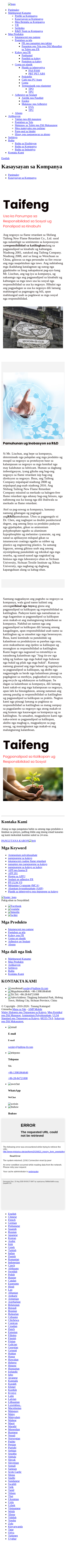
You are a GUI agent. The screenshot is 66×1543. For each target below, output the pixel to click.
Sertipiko (20, 28)
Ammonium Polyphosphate (36, 1015)
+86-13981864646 (18, 1072)
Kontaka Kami (16, 152)
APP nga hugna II (17, 870)
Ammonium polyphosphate (22, 855)
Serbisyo (12, 137)
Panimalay (13, 9)
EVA (31, 107)
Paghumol (27, 55)
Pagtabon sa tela (23, 40)
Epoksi (25, 101)
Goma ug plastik (23, 64)
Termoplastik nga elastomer (36, 85)
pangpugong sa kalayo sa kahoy (25, 867)
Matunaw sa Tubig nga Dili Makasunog (36, 125)
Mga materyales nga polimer (30, 128)
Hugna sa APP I (16, 876)
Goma (25, 82)
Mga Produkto (16, 34)
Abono (18, 113)
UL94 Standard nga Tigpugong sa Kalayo (30, 1017)
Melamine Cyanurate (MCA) (23, 885)
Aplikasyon (14, 116)
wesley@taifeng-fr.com (35, 988)
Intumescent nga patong (27, 37)
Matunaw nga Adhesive (34, 104)
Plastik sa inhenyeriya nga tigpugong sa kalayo (33, 891)
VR (17, 25)
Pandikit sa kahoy (31, 58)
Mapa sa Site (19, 1009)
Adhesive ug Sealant (26, 94)
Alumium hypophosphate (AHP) (25, 888)
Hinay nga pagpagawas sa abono (32, 134)
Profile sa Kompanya (26, 16)
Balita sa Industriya (25, 149)
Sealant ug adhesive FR (20, 879)
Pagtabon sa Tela (24, 122)
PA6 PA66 (34, 70)
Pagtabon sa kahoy (32, 61)
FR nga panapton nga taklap (37, 43)
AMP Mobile (35, 1009)
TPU (31, 91)
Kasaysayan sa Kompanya (29, 19)
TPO (31, 88)
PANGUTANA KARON (15, 840)
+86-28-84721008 (18, 1078)
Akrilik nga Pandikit (32, 97)
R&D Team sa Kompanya (29, 31)
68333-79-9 (46, 1018)
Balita (11, 140)
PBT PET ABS (36, 73)
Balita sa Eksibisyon (26, 143)
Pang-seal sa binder (25, 131)
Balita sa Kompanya (26, 146)
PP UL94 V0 (15, 882)
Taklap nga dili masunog (28, 119)
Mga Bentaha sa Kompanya (30, 22)
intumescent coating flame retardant (27, 861)
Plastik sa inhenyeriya (33, 67)
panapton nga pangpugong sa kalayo (27, 864)
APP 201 (13, 873)
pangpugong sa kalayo (20, 858)
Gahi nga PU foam (32, 79)
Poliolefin (27, 76)
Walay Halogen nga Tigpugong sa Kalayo (23, 1012)
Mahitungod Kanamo (19, 12)
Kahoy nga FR (23, 52)
